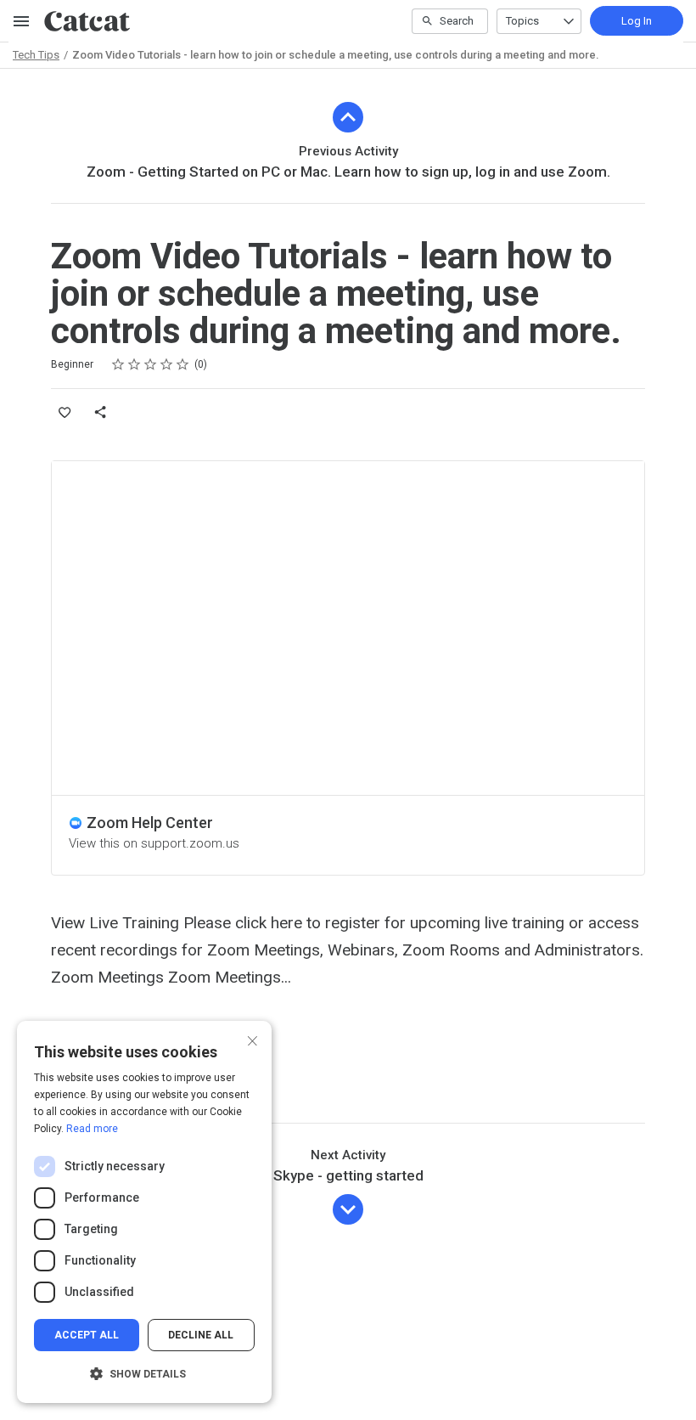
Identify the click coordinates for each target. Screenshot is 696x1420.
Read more (92, 1129)
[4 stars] (167, 364)
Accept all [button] (86, 1335)
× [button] (252, 1039)
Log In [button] (636, 20)
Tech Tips (36, 54)
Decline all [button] (200, 1335)
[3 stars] (151, 364)
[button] (144, 1374)
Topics (522, 20)
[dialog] (144, 1212)
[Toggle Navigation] (22, 21)
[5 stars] (183, 364)
